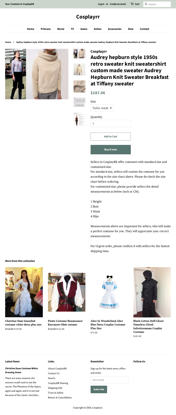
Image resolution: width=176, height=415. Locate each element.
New (130, 29)
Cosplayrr (88, 17)
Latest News (12, 361)
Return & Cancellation (60, 397)
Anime (97, 29)
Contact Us (53, 373)
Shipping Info (55, 387)
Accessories (115, 29)
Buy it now (110, 149)
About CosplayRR (57, 368)
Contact (144, 29)
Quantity (96, 117)
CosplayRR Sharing (58, 383)
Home (30, 29)
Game (83, 29)
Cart (137, 4)
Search (51, 378)
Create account (118, 4)
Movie (60, 29)
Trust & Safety (55, 392)
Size (93, 101)
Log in (101, 4)
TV (72, 29)
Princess (46, 29)
